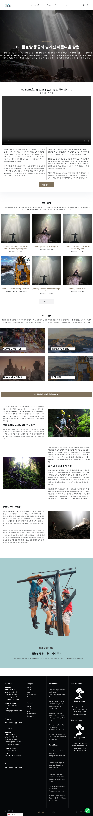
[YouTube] (12, 811)
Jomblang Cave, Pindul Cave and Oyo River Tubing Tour (77, 248)
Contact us (30, 697)
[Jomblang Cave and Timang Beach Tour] (15, 270)
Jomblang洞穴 (50, 812)
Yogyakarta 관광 (12, 348)
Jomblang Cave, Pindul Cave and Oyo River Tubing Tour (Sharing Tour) (15, 248)
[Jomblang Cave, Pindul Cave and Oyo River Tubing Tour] (77, 228)
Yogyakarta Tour (52, 5)
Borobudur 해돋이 (13, 377)
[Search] (83, 5)
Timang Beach (22, 291)
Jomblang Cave (36, 5)
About (29, 690)
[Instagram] (9, 811)
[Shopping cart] (87, 5)
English (12, 814)
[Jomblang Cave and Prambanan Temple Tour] (46, 270)
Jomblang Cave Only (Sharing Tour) (46, 246)
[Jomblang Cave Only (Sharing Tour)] (46, 228)
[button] (87, 810)
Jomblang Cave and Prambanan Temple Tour (46, 290)
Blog (28, 692)
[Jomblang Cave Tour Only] (77, 270)
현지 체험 (56, 377)
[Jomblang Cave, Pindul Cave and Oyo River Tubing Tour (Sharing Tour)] (15, 228)
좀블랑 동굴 (41, 812)
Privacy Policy (31, 694)
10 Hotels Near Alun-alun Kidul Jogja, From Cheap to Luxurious (57, 736)
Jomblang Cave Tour (15, 251)
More (66, 5)
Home (24, 5)
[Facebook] (5, 811)
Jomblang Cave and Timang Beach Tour (15, 289)
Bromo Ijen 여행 (60, 348)
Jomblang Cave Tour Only (77, 289)
